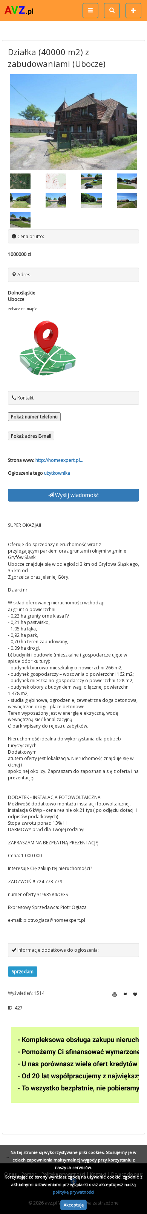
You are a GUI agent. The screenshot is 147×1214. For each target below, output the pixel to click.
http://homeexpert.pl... (59, 460)
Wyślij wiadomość (76, 495)
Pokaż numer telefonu (34, 416)
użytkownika (57, 473)
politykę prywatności (73, 1192)
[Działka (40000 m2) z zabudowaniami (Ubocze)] (73, 122)
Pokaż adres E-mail (31, 436)
